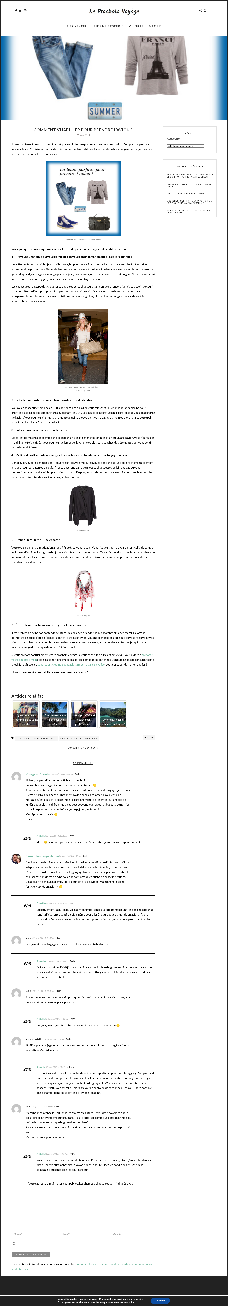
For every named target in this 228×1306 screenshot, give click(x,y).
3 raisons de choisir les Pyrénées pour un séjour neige (188, 211)
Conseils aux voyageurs (83, 748)
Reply (77, 774)
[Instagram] (25, 10)
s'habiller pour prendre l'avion (78, 738)
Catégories (173, 139)
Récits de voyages (106, 25)
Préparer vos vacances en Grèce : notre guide (189, 185)
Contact (155, 25)
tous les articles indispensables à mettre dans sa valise (71, 664)
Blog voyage (76, 25)
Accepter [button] (160, 1300)
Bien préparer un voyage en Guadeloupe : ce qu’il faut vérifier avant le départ (190, 176)
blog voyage (23, 738)
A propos (136, 25)
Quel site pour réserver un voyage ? (187, 194)
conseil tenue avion (45, 738)
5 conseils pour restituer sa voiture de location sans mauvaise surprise (189, 202)
